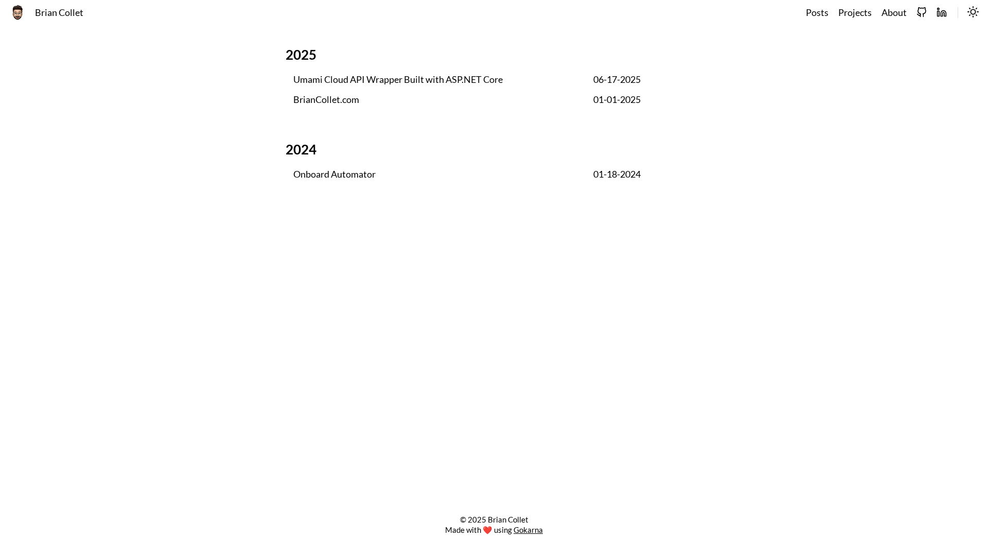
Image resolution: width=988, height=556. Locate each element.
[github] (921, 13)
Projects (855, 12)
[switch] (973, 13)
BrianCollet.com (326, 99)
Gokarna (528, 529)
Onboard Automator (334, 174)
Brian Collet (59, 12)
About (894, 12)
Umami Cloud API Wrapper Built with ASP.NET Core (398, 79)
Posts (817, 12)
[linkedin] (941, 13)
